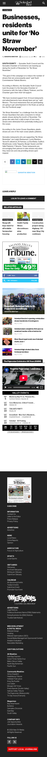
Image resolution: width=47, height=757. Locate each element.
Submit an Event (13, 587)
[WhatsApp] (29, 161)
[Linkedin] (23, 161)
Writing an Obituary (14, 572)
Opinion (10, 543)
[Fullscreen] (41, 387)
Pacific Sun (11, 666)
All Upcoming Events (15, 582)
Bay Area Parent (13, 704)
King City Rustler (13, 681)
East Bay (10, 711)
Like (35, 275)
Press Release (12, 519)
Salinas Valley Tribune (15, 691)
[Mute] (37, 387)
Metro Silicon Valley (14, 661)
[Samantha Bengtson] (11, 176)
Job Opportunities (14, 722)
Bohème (10, 706)
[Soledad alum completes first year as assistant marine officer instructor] (7, 331)
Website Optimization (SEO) (17, 636)
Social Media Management (17, 638)
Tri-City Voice (12, 696)
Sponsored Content (35, 638)
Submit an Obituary (14, 574)
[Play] (5, 387)
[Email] (34, 161)
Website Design (13, 631)
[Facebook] (12, 161)
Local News (11, 538)
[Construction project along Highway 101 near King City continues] (38, 216)
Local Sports (12, 559)
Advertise (10, 530)
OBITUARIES (12, 565)
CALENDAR (11, 580)
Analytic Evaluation (14, 641)
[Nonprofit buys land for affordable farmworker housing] (8, 216)
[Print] (40, 161)
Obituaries (11, 567)
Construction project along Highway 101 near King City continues (38, 228)
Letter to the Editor (14, 516)
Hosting (10, 633)
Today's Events (13, 585)
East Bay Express (13, 656)
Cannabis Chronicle (14, 708)
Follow (34, 280)
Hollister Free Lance (14, 679)
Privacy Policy (12, 521)
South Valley (12, 713)
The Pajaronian (13, 693)
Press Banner (12, 688)
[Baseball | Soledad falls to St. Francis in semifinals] (23, 301)
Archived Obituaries (14, 570)
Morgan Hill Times (14, 686)
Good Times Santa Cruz (16, 659)
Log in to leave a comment (23, 198)
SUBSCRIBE (12, 506)
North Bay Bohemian (15, 664)
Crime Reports (12, 540)
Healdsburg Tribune (14, 676)
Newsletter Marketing (15, 643)
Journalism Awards (14, 724)
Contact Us (11, 514)
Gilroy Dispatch (13, 674)
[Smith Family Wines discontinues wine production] (23, 216)
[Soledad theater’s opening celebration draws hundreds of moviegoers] (7, 321)
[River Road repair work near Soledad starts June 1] (7, 341)
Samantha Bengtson (11, 57)
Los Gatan (11, 684)
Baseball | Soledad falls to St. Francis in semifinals (20, 307)
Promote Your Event (15, 590)
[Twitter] (18, 161)
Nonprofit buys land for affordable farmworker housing (8, 228)
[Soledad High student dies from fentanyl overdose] (7, 352)
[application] (23, 378)
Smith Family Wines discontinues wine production (22, 228)
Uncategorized (7, 10)
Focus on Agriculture (15, 551)
